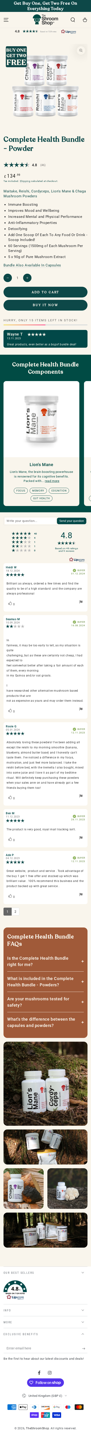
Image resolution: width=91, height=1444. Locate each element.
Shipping (25, 181)
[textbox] (30, 521)
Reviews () (25, 165)
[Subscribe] (85, 1348)
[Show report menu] (81, 603)
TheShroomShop (37, 1428)
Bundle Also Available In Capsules (32, 265)
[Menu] (6, 20)
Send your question (71, 521)
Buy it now (45, 305)
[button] (73, 20)
